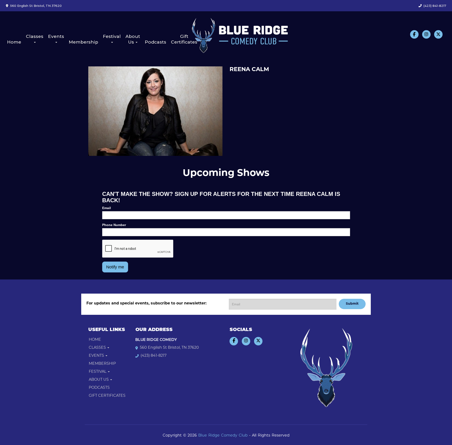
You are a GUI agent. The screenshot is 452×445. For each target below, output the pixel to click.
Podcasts (155, 42)
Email (106, 208)
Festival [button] (112, 36)
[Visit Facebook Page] (414, 34)
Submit (352, 304)
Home (14, 42)
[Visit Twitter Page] (438, 34)
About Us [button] (132, 39)
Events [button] (56, 36)
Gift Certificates (184, 39)
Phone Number (114, 225)
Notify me (115, 267)
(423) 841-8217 (435, 6)
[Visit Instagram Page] (426, 34)
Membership (83, 42)
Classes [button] (34, 36)
